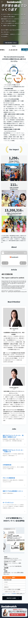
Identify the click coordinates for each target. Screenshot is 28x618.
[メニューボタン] (2, 2)
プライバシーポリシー (6, 593)
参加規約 (14, 593)
